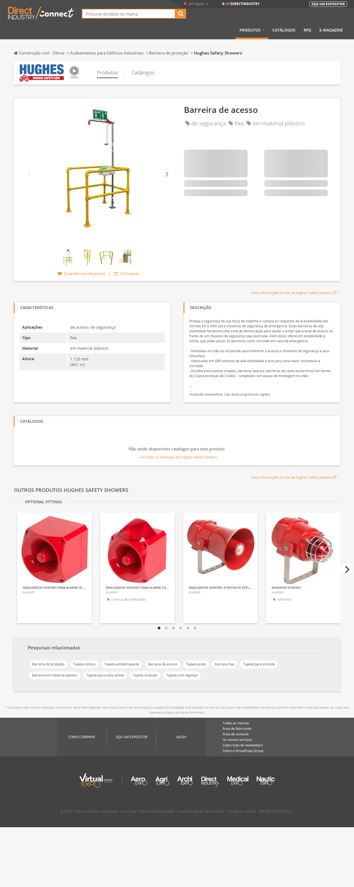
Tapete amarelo (145, 675)
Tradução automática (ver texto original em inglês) (229, 394)
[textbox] (128, 14)
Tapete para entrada (259, 664)
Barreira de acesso (162, 664)
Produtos (250, 30)
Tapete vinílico (84, 664)
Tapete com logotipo (182, 675)
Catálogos (283, 30)
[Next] (166, 174)
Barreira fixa (224, 664)
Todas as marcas (236, 723)
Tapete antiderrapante (121, 664)
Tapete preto (196, 664)
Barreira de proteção (48, 664)
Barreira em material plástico (54, 675)
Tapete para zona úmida (105, 675)
